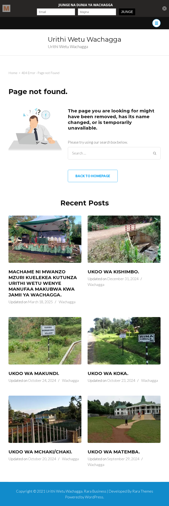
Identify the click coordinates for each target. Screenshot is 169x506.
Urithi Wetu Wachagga (84, 39)
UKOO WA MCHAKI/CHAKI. (40, 452)
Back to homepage (92, 176)
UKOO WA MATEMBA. (114, 452)
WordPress (94, 497)
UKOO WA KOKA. (108, 373)
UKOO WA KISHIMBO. (113, 272)
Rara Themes (142, 491)
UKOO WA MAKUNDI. (33, 373)
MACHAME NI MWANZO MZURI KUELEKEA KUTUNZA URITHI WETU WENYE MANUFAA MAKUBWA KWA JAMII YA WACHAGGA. (42, 283)
